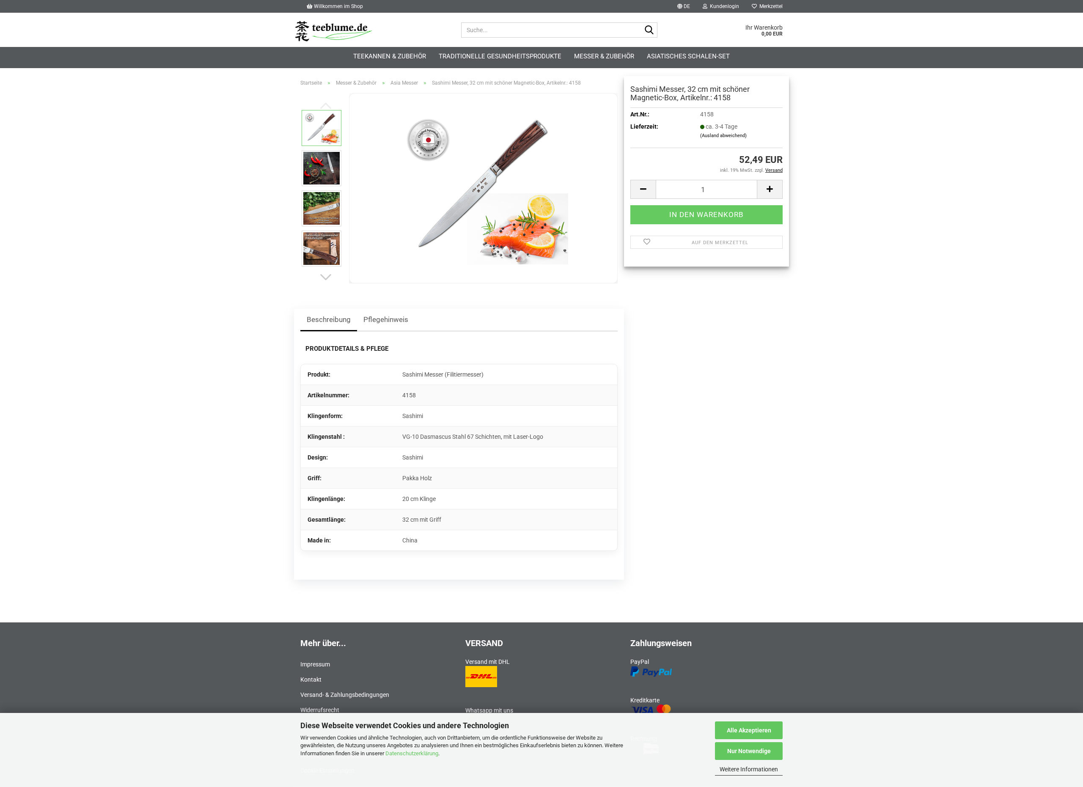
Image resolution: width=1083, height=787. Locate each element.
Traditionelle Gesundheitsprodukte (500, 56)
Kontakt (311, 679)
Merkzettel (770, 6)
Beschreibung (329, 319)
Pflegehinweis (385, 319)
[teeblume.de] (371, 28)
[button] (683, 6)
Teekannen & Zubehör (389, 56)
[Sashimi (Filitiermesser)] (483, 187)
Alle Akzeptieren (749, 730)
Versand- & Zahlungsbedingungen (344, 694)
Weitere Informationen (749, 769)
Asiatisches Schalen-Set (688, 56)
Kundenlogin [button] (723, 6)
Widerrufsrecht (319, 710)
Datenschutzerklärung (411, 753)
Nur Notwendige (749, 751)
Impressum (315, 664)
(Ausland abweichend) (723, 135)
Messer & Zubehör (604, 56)
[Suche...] (649, 30)
